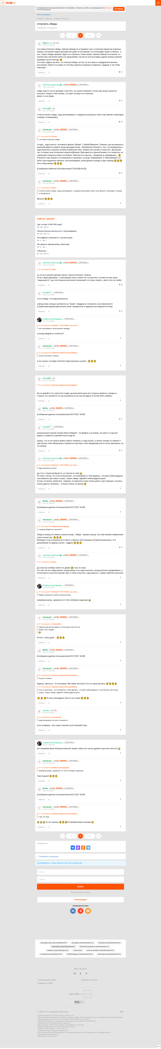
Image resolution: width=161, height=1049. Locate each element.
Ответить (41, 72)
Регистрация (80, 900)
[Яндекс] (80, 911)
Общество (48, 18)
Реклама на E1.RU (89, 980)
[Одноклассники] (83, 848)
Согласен (118, 9)
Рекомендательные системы (47, 1036)
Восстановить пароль (80, 892)
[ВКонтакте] (73, 848)
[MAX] (78, 848)
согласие (108, 8)
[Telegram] (88, 848)
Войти (80, 887)
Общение (40, 18)
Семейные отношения (61, 18)
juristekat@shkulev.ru (103, 1032)
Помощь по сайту (45, 983)
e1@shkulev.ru (63, 1030)
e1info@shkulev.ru (90, 1032)
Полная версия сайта (47, 980)
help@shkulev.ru (53, 1034)
